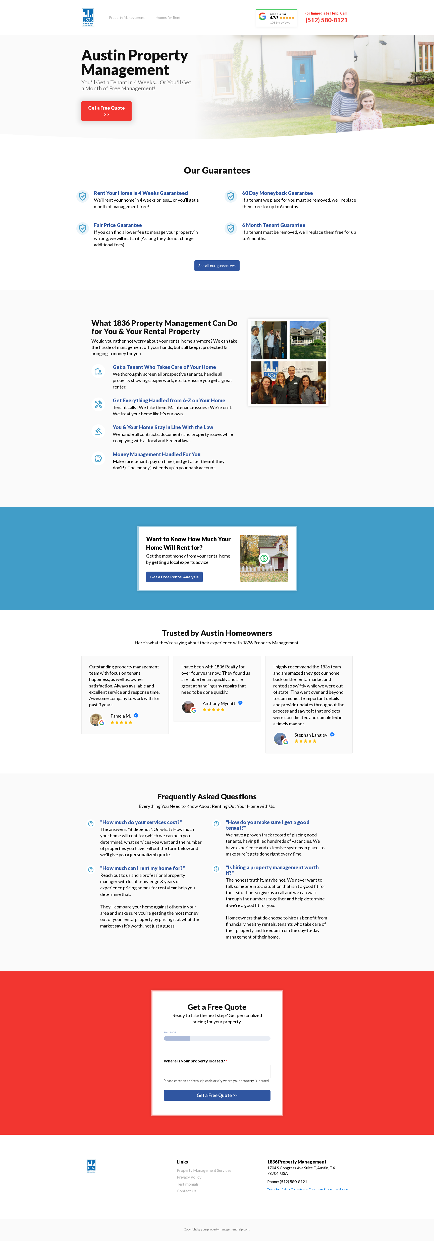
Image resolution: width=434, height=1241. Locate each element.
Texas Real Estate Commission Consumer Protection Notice (307, 1189)
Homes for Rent (168, 17)
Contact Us (186, 1190)
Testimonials (188, 1184)
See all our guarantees (217, 265)
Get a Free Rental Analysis (174, 576)
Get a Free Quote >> (106, 111)
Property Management (127, 17)
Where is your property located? (196, 1060)
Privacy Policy (189, 1177)
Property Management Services (204, 1170)
